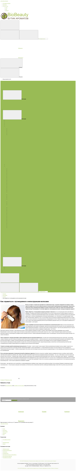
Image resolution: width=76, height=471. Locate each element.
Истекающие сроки (9, 268)
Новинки (4, 270)
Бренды (4, 254)
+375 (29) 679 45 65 (4, 1)
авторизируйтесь (8, 385)
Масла (6, 206)
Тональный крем (11, 221)
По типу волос (10, 203)
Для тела (7, 136)
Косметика (7, 166)
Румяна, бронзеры (11, 216)
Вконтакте (21, 421)
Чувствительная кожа (12, 131)
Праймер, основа (11, 219)
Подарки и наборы (8, 120)
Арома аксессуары (9, 253)
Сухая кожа (10, 130)
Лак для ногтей (11, 226)
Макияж (9, 206)
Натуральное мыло (9, 126)
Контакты (5, 4)
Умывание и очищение (12, 177)
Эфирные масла (8, 121)
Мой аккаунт (20, 57)
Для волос (7, 137)
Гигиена (9, 197)
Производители (6, 442)
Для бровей (10, 214)
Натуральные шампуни (7, 456)
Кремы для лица (11, 168)
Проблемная (10, 134)
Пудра (9, 211)
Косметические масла (9, 123)
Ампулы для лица (11, 176)
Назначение (10, 196)
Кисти (9, 220)
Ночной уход (10, 190)
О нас (6, 7)
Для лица (7, 127)
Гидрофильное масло (7, 457)
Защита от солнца (11, 184)
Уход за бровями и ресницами (13, 187)
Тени (9, 209)
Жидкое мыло (8, 138)
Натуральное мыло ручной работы (9, 454)
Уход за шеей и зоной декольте (14, 191)
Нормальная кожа (11, 128)
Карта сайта (5, 431)
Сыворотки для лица (12, 171)
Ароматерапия (6, 271)
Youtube (44, 411)
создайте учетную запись (19, 385)
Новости (6, 10)
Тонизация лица (11, 180)
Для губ (9, 213)
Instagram (21, 411)
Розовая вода (5, 453)
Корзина (20, 67)
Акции (4, 256)
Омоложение (10, 178)
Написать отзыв (8, 379)
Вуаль (9, 217)
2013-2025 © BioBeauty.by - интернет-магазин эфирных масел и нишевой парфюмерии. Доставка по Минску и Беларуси (38, 468)
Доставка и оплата (6, 3)
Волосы (6, 200)
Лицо (6, 167)
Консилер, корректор (12, 223)
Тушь (9, 210)
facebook (67, 411)
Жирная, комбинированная (13, 133)
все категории (23, 109)
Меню (22, 89)
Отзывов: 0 (2, 379)
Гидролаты (7, 124)
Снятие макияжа (11, 224)
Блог (6, 9)
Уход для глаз (10, 186)
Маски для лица (11, 170)
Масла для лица (11, 173)
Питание (9, 181)
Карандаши (10, 207)
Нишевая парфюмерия (9, 164)
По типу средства (11, 194)
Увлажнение (10, 183)
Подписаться (14, 400)
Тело (6, 193)
